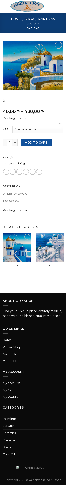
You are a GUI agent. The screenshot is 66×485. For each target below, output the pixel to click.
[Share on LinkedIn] (39, 172)
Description (11, 186)
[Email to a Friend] (26, 172)
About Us (9, 354)
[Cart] (61, 6)
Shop (29, 19)
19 (17, 265)
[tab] (33, 186)
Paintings (46, 19)
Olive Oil (9, 454)
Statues (8, 426)
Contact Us (11, 361)
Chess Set (10, 440)
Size (5, 129)
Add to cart (36, 142)
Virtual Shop (12, 347)
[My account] (55, 6)
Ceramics (9, 433)
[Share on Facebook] (13, 172)
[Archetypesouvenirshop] (27, 6)
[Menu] (5, 6)
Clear (60, 123)
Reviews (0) (11, 201)
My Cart (8, 390)
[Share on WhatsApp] (6, 172)
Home (16, 19)
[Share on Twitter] (19, 172)
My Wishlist (11, 397)
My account (11, 383)
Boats (7, 447)
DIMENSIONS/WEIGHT (17, 193)
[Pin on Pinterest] (33, 172)
